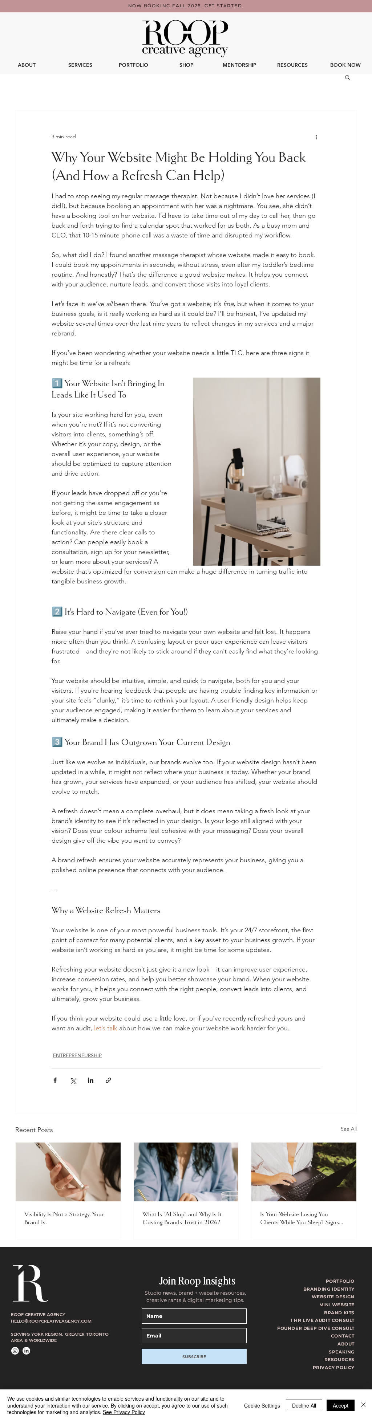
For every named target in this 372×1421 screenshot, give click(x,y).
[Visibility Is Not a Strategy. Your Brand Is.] (68, 1172)
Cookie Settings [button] (262, 1405)
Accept (340, 1405)
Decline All (304, 1405)
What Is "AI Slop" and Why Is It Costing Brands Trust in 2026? (182, 1218)
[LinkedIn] (26, 1351)
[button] (239, 65)
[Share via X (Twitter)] (72, 1080)
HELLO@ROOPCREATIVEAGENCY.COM (51, 1321)
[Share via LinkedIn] (90, 1080)
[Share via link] (108, 1080)
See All (349, 1128)
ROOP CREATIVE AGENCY (38, 1314)
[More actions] (316, 137)
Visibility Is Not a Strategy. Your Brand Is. (64, 1218)
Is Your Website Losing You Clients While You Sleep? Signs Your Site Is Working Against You (301, 1218)
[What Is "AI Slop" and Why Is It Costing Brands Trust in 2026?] (186, 1172)
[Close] (363, 1405)
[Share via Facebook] (55, 1080)
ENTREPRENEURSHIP (77, 1055)
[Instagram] (15, 1351)
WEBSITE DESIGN (333, 1296)
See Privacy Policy (124, 1412)
